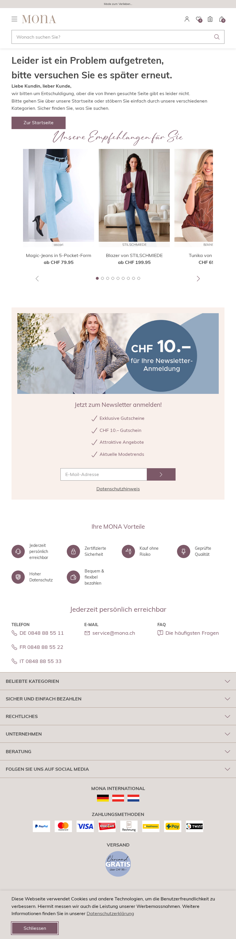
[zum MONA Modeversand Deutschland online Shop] (103, 798)
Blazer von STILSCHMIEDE (134, 255)
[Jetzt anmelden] (161, 474)
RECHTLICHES (22, 716)
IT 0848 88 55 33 (41, 661)
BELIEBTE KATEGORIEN (32, 681)
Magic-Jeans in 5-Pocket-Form (58, 255)
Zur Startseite (39, 122)
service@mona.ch (113, 633)
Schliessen (35, 928)
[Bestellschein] (210, 19)
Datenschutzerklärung (110, 913)
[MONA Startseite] (39, 19)
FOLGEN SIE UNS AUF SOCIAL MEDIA (47, 769)
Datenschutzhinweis (118, 489)
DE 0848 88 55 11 (42, 633)
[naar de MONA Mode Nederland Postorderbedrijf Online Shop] (133, 798)
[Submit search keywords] (217, 37)
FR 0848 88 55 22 (41, 647)
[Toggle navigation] (14, 19)
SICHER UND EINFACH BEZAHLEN (43, 699)
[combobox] (118, 37)
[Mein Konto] (187, 19)
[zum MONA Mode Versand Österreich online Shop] (118, 798)
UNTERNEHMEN (24, 734)
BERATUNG (18, 751)
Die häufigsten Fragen (192, 633)
